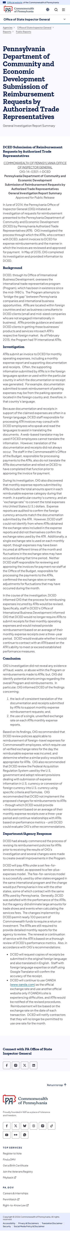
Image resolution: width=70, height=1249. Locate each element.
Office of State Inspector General (27, 19)
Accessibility (9, 1223)
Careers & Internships (15, 1193)
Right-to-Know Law (14, 1205)
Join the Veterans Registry (18, 1171)
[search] (56, 9)
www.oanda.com (22, 984)
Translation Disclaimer (52, 1223)
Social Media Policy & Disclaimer (29, 1226)
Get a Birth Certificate (15, 1165)
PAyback (8, 1177)
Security (7, 1226)
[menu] (63, 9)
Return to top (55, 1085)
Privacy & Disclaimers (28, 1223)
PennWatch (10, 1199)
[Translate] (47, 9)
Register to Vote (12, 1153)
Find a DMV (9, 1159)
